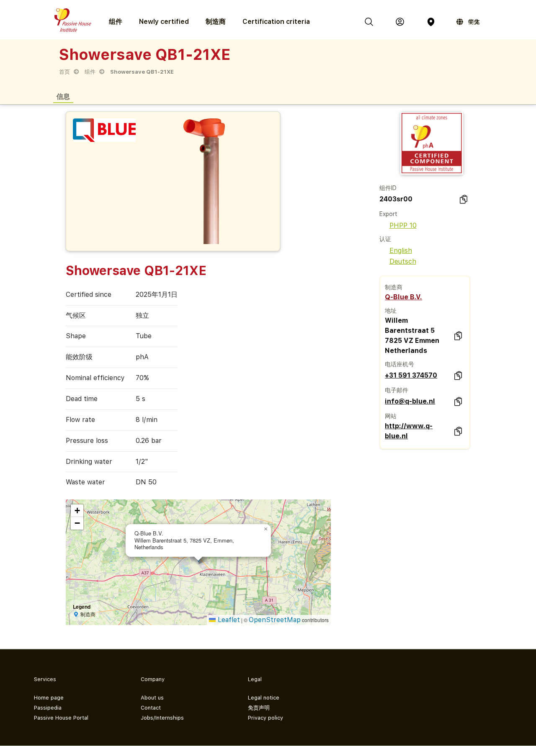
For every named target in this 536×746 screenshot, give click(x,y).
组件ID (388, 188)
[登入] (399, 21)
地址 (391, 310)
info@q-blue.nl (410, 401)
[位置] (430, 21)
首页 (64, 72)
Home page (49, 698)
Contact (151, 708)
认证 (385, 239)
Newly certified (164, 22)
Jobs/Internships (162, 718)
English (400, 251)
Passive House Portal (61, 718)
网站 (391, 416)
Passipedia (48, 708)
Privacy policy (265, 718)
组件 (90, 72)
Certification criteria (276, 22)
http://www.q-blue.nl (409, 431)
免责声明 (259, 708)
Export (388, 214)
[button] (266, 529)
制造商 (216, 22)
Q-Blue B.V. (403, 297)
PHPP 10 (403, 225)
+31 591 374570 (411, 375)
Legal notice (263, 698)
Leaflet (228, 620)
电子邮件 (396, 390)
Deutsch (402, 261)
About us (152, 698)
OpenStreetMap (275, 620)
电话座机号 (399, 364)
